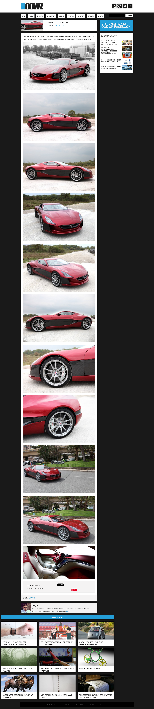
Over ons (79, 704)
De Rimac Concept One (57, 22)
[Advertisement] (116, 87)
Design (61, 26)
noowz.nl (51, 704)
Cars (56, 26)
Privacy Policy (95, 704)
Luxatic (32, 598)
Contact (65, 704)
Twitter (68, 611)
